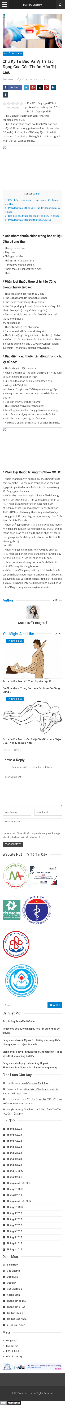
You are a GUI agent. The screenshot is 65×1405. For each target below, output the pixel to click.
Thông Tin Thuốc (16, 1301)
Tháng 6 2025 (14, 1134)
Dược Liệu (12, 1276)
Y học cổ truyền (16, 1325)
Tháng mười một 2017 (19, 1201)
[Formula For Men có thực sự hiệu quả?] (32, 659)
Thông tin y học (16, 1307)
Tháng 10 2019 (15, 1189)
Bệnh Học (12, 1264)
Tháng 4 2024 (14, 1146)
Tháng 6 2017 (14, 1231)
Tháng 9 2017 (14, 1213)
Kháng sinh (13, 1294)
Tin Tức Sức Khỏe (13, 53)
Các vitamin (13, 1270)
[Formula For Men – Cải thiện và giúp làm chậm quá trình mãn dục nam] (32, 717)
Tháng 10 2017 (15, 1207)
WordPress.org (14, 1356)
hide (38, 193)
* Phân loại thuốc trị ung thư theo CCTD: (28, 219)
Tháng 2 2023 (14, 1164)
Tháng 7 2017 (14, 1225)
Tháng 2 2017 (14, 1249)
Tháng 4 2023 (14, 1159)
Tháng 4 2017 (14, 1243)
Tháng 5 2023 (14, 1153)
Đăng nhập (11, 1340)
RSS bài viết (12, 1345)
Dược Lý (11, 1282)
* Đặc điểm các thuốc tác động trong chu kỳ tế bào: (32, 215)
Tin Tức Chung (14, 641)
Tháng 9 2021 (14, 1177)
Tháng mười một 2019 (19, 1183)
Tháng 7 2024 (14, 1140)
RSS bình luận (13, 1351)
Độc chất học (14, 1289)
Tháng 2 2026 (14, 1128)
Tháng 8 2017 (14, 1219)
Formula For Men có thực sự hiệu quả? (27, 681)
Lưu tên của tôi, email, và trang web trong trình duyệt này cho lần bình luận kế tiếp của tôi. (31, 835)
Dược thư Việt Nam (32, 4)
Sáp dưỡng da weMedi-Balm (19, 1021)
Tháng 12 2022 (15, 1171)
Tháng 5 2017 (14, 1237)
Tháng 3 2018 (14, 1195)
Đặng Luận (12, 1109)
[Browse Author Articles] (32, 612)
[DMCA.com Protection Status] (10, 1402)
